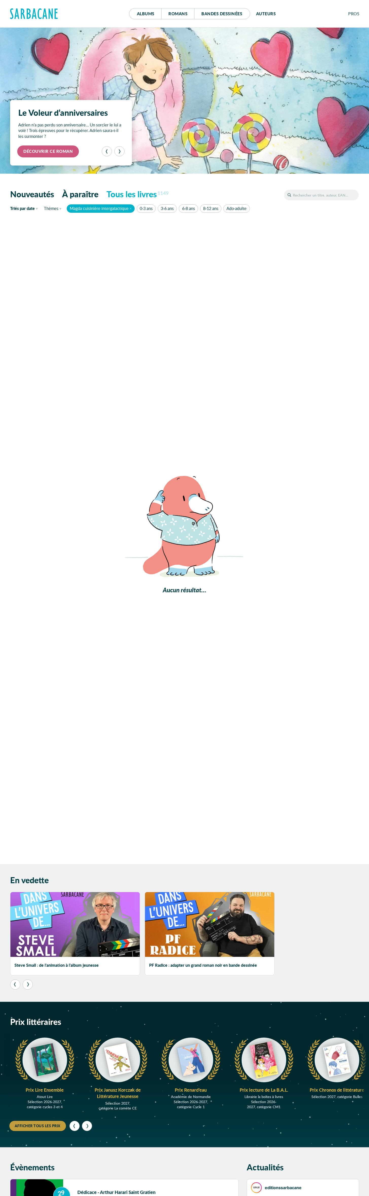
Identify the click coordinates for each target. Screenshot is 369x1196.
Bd (221, 14)
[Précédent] (107, 151)
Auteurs (266, 14)
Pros (353, 14)
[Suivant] (119, 151)
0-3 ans (146, 208)
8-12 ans (210, 208)
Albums (145, 14)
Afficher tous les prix (38, 1125)
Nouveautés (32, 194)
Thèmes (51, 208)
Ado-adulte (236, 208)
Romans (177, 14)
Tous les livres (138, 194)
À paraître (80, 194)
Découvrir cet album (48, 151)
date (25, 208)
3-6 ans (167, 208)
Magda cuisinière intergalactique (99, 208)
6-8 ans (188, 208)
